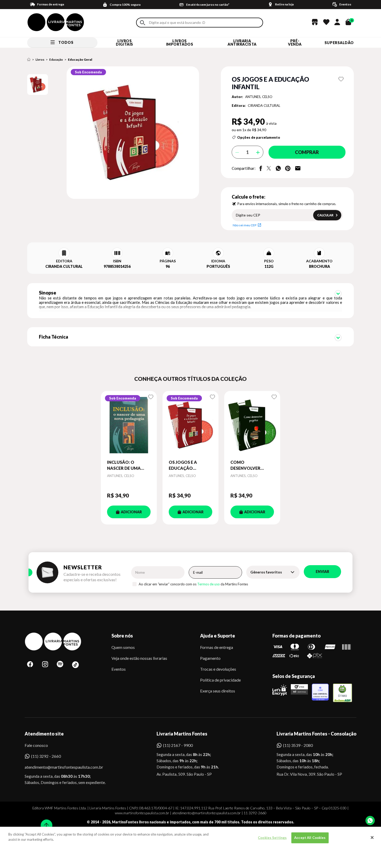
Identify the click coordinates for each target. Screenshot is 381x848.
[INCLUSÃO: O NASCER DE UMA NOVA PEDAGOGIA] (129, 425)
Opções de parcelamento (258, 137)
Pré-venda (295, 42)
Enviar (322, 571)
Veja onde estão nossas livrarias (139, 658)
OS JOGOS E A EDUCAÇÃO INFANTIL (183, 465)
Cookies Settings (272, 838)
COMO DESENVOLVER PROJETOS (245, 465)
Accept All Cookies (310, 838)
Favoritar (341, 79)
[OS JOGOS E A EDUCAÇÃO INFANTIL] (190, 425)
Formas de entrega (216, 647)
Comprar (307, 152)
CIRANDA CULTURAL (264, 105)
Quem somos (123, 647)
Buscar (143, 22)
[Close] (372, 837)
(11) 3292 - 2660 (46, 756)
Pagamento (210, 658)
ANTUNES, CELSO (258, 97)
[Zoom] (37, 84)
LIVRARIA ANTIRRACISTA (242, 42)
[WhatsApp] (370, 820)
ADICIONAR (131, 512)
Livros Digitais (124, 42)
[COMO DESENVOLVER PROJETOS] (252, 425)
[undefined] (114, 133)
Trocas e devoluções (218, 669)
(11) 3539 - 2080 (298, 745)
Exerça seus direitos (217, 690)
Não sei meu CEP (244, 225)
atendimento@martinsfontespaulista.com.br (59, 767)
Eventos (118, 669)
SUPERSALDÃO (339, 42)
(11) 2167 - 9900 (178, 745)
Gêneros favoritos (266, 572)
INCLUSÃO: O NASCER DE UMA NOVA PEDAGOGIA (126, 465)
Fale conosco (36, 745)
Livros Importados (179, 42)
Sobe (45, 822)
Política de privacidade (220, 679)
